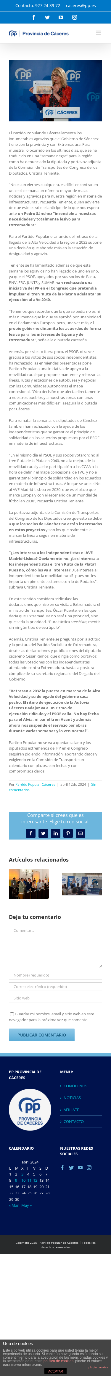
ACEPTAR (55, 1371)
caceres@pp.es (81, 5)
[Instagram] (89, 1167)
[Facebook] (62, 1167)
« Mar (14, 1205)
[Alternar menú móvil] (99, 33)
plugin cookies (98, 1367)
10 (23, 1180)
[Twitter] (71, 1167)
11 (29, 1180)
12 (35, 1180)
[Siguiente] (97, 884)
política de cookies (58, 1361)
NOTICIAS (72, 1097)
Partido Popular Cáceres (35, 784)
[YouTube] (80, 1167)
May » (26, 1205)
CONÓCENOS (75, 1086)
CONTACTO (74, 1121)
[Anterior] (13, 884)
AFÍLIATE (71, 1109)
